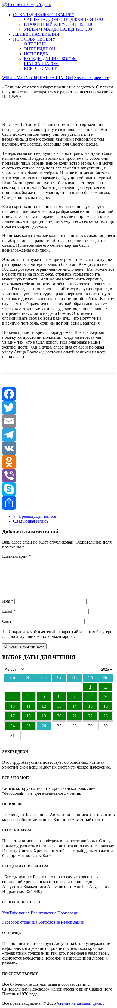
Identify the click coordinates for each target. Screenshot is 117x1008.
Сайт (6, 621)
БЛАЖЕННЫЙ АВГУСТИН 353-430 (58, 24)
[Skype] (58, 489)
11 (28, 706)
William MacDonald (19, 77)
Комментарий (16, 556)
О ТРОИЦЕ (35, 44)
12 (44, 706)
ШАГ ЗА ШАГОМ (41, 63)
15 (90, 706)
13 (59, 706)
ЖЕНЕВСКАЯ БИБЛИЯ (36, 34)
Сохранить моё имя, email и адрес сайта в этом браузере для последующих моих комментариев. (57, 634)
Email (9, 611)
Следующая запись (33, 521)
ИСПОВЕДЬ (36, 53)
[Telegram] (58, 435)
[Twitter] (58, 407)
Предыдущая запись (34, 516)
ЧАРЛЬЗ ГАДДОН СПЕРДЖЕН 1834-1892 (63, 19)
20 (59, 716)
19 (44, 716)
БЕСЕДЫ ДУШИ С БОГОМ (50, 58)
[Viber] (58, 475)
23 (105, 716)
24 (12, 725)
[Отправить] (58, 503)
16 (105, 706)
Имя (7, 601)
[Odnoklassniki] (58, 462)
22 (90, 716)
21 (74, 716)
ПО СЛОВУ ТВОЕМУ (34, 39)
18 (28, 716)
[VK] (58, 448)
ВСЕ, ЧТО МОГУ (40, 68)
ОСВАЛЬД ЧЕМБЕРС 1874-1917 (43, 14)
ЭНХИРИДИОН (39, 49)
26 (44, 725)
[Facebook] (58, 394)
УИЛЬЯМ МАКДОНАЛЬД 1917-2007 (59, 29)
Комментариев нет (91, 77)
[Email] (58, 421)
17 (12, 716)
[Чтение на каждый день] (26, 4)
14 (74, 706)
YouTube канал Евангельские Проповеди (40, 913)
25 (28, 725)
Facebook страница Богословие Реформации (43, 922)
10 (12, 706)
